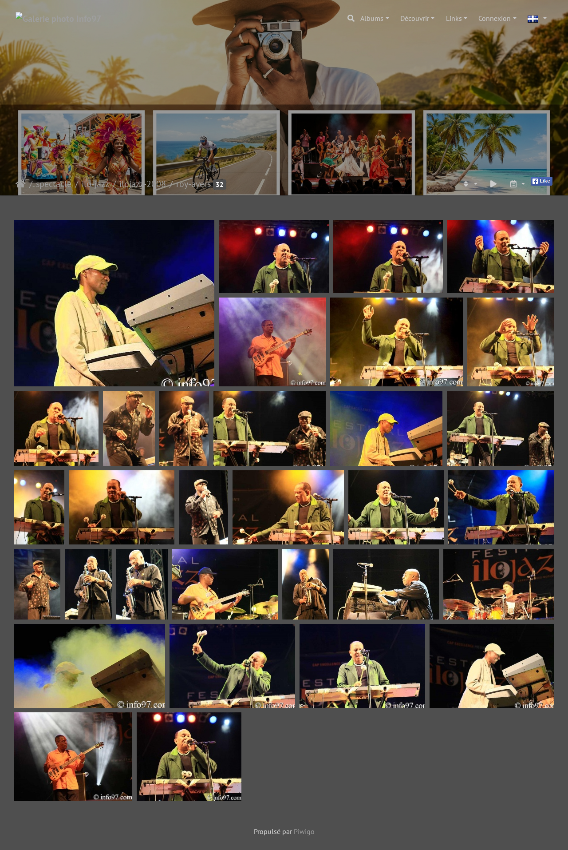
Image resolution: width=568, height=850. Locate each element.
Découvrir (414, 18)
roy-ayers (193, 184)
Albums (371, 18)
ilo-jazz (95, 184)
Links (454, 18)
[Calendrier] (517, 184)
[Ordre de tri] (469, 184)
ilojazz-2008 (142, 184)
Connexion (494, 18)
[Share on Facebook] (541, 180)
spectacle (53, 184)
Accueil (21, 184)
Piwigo (304, 831)
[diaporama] (493, 184)
